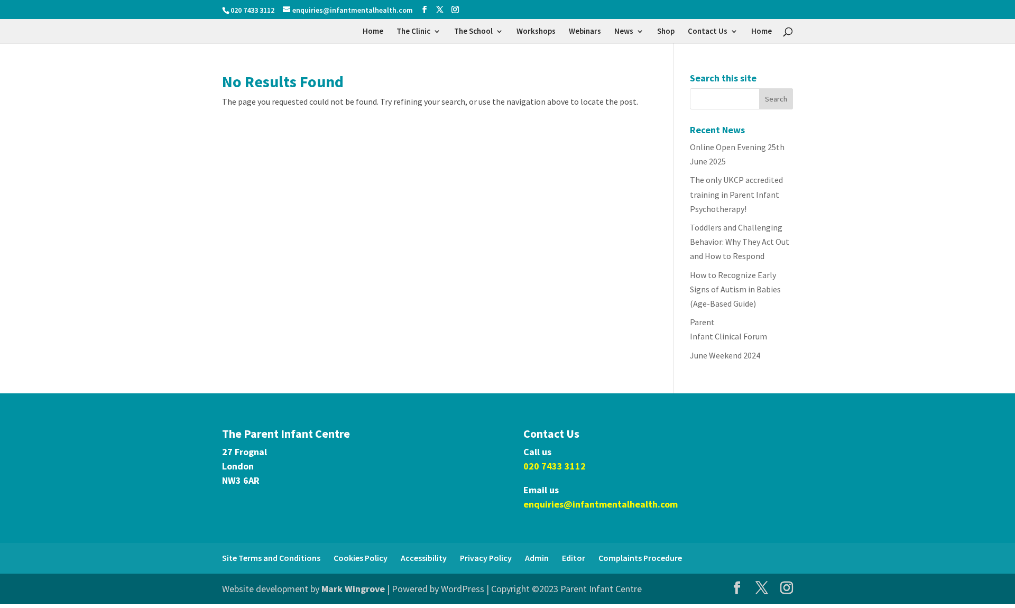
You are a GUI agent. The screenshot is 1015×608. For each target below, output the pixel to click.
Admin (537, 557)
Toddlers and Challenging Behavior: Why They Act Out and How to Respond (739, 241)
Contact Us (707, 31)
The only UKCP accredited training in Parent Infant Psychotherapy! (736, 194)
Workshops (536, 31)
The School (473, 31)
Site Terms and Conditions (271, 557)
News (623, 31)
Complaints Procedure (640, 557)
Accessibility (424, 557)
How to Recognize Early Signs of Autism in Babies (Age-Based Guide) (735, 289)
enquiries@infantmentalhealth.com (600, 504)
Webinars (585, 31)
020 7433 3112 (554, 466)
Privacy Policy (486, 557)
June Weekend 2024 (725, 355)
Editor (573, 557)
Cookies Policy (360, 557)
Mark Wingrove (353, 589)
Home (373, 31)
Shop (666, 31)
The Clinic (413, 31)
